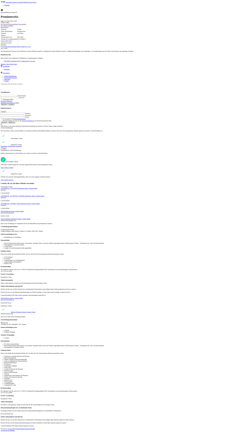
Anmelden (11, 104)
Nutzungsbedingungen (10, 77)
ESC (4, 148)
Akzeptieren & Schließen (8, 430)
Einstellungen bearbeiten (15, 146)
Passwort (21, 97)
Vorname (27, 113)
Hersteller (7, 5)
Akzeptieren (4, 146)
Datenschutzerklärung (10, 76)
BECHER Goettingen (19, 61)
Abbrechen (4, 104)
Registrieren (12, 122)
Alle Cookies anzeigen (7, 167)
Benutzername (22, 96)
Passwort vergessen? (6, 101)
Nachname (28, 115)
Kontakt (6, 81)
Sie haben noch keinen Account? (10, 103)
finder (6, 66)
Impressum (7, 79)
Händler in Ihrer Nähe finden (9, 64)
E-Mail (27, 117)
